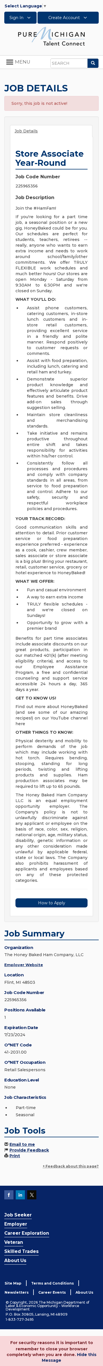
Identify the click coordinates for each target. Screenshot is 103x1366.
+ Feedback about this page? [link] (71, 1166)
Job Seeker (18, 1215)
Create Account (64, 17)
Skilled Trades (21, 1251)
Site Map (13, 1283)
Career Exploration (26, 1233)
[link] (51, 35)
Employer (15, 1224)
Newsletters (17, 1292)
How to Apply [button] (51, 902)
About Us (15, 1260)
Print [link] (14, 1155)
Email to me (22, 1144)
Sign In (17, 17)
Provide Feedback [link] (29, 1150)
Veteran (13, 1242)
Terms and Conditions (52, 1283)
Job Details (26, 131)
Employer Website (23, 964)
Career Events (52, 1292)
